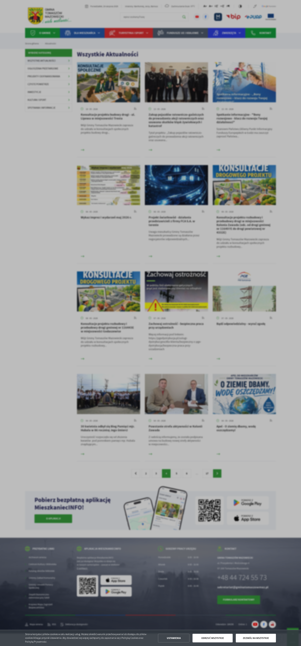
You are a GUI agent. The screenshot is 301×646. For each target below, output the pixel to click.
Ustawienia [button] (174, 638)
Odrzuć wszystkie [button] (212, 638)
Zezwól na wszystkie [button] (256, 638)
